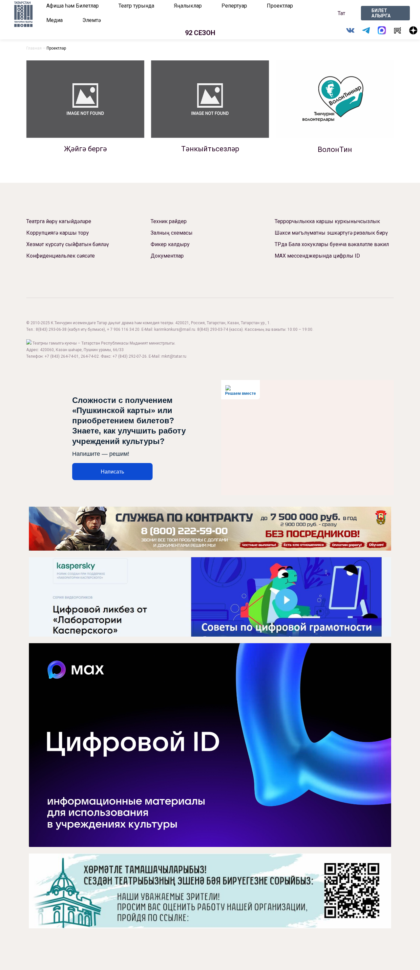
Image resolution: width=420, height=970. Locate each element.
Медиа (54, 20)
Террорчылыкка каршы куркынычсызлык (327, 221)
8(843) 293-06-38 (51, 329)
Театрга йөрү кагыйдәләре (58, 221)
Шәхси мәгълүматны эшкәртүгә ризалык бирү (331, 233)
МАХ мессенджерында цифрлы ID (317, 256)
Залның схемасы (172, 233)
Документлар (167, 256)
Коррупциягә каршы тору (57, 233)
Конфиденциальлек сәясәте (60, 256)
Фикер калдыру (170, 244)
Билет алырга (380, 13)
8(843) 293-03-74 (212, 329)
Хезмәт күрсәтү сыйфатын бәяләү (67, 244)
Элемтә (91, 20)
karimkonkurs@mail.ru (174, 329)
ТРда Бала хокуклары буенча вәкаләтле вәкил (332, 244)
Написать (112, 471)
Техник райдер (169, 221)
